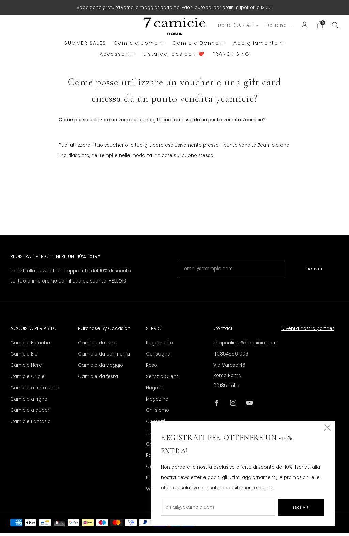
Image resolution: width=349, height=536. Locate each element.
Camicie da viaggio (100, 365)
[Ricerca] (335, 24)
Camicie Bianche (30, 342)
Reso (151, 365)
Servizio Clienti (162, 376)
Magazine (157, 399)
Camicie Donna (195, 43)
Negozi (154, 388)
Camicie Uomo (135, 43)
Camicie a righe (28, 399)
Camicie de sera (97, 342)
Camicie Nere (26, 365)
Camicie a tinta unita (34, 388)
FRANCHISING (231, 53)
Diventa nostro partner (307, 328)
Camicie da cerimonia (104, 354)
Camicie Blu (24, 354)
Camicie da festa (98, 376)
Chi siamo (157, 410)
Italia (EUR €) (235, 25)
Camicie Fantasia (30, 421)
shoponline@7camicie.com (245, 342)
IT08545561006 (230, 354)
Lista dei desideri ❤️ (174, 53)
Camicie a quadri (30, 410)
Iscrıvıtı (313, 269)
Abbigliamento (255, 43)
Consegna (158, 354)
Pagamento (159, 342)
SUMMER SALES (85, 43)
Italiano (276, 25)
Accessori (115, 53)
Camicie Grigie (27, 376)
